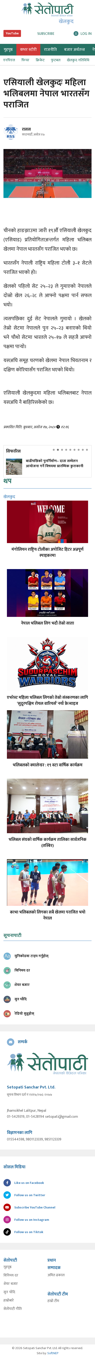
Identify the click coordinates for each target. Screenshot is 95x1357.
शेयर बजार (10, 1284)
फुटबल (55, 60)
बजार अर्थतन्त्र (74, 49)
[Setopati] (47, 1063)
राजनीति (50, 49)
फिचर (25, 60)
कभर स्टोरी (28, 49)
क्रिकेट (40, 60)
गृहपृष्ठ (7, 1267)
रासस (26, 129)
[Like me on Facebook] (12, 138)
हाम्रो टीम (53, 1301)
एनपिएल (9, 60)
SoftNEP (53, 1353)
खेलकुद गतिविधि (78, 60)
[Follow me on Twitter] (17, 134)
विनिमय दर (10, 1276)
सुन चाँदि (9, 1292)
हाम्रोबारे (8, 1301)
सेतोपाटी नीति (12, 1309)
